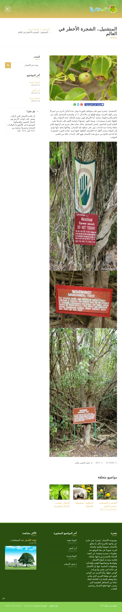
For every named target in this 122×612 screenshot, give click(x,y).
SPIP (102, 605)
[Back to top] (3, 598)
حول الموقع (54, 605)
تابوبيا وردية (34, 97)
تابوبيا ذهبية (34, 82)
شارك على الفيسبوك (93, 104)
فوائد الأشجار (30, 540)
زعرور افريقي (70, 563)
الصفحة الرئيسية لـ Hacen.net (35, 605)
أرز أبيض (36, 90)
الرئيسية (46, 29)
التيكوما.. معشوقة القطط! (84, 504)
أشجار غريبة (33, 29)
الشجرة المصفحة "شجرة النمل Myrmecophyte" (108, 506)
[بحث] (8, 65)
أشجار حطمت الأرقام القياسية (62, 504)
